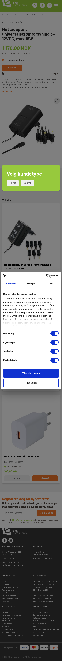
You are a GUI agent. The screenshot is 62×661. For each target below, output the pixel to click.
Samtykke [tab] (11, 283)
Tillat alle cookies (31, 373)
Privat (13, 183)
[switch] (54, 342)
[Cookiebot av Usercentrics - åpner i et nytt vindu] (46, 276)
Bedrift (27, 183)
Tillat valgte (31, 383)
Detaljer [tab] (31, 283)
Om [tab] (51, 283)
